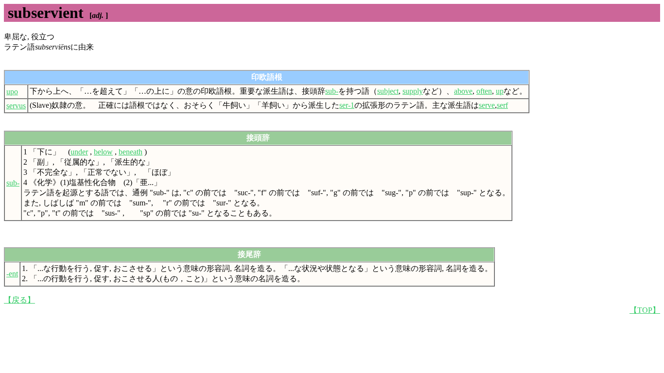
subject (388, 91)
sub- (331, 91)
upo (12, 91)
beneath (130, 152)
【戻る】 (19, 300)
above (463, 91)
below (103, 152)
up (500, 91)
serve (487, 105)
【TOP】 (644, 310)
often (484, 91)
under (79, 152)
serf (502, 105)
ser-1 (346, 105)
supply (412, 91)
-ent (12, 274)
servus (16, 106)
